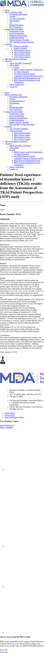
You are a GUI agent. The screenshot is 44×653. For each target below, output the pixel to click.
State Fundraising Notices (14, 417)
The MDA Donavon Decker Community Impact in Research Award (28, 75)
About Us (8, 61)
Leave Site (4, 652)
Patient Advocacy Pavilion (19, 40)
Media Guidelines (6, 427)
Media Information (16, 25)
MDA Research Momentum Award (27, 78)
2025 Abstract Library (22, 53)
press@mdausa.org (7, 425)
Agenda (12, 16)
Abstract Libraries (20, 48)
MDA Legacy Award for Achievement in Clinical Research (28, 71)
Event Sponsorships (16, 33)
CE (10, 23)
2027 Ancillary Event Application (21, 42)
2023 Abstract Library (22, 57)
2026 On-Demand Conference (16, 59)
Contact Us (13, 87)
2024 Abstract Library (22, 55)
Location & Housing (17, 19)
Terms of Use (10, 415)
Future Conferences (16, 84)
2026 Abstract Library (22, 50)
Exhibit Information (16, 38)
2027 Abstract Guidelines (18, 46)
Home (7, 10)
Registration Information (18, 14)
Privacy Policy (10, 413)
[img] (24, 450)
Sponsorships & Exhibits (14, 29)
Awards (16, 67)
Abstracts (8, 44)
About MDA (14, 65)
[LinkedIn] (24, 469)
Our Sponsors (14, 21)
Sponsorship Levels (16, 31)
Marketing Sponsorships (18, 36)
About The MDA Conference (20, 63)
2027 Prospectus (15, 27)
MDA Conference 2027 (13, 12)
